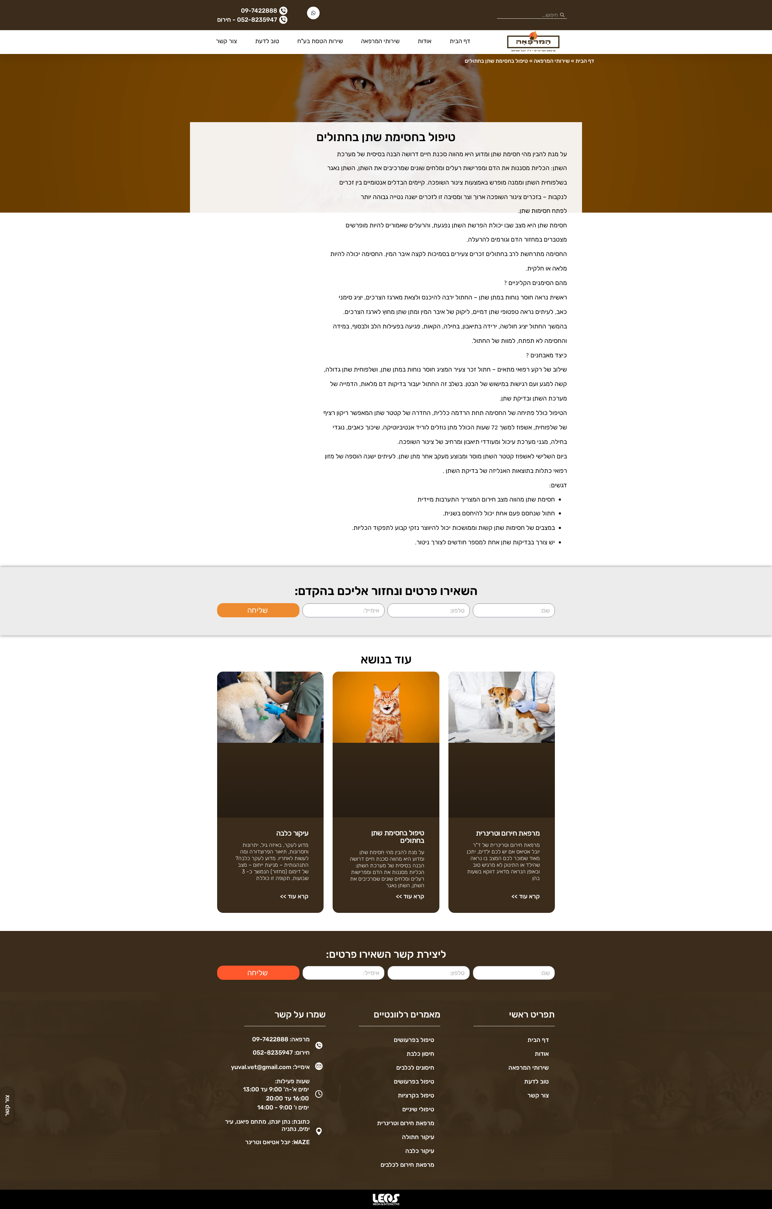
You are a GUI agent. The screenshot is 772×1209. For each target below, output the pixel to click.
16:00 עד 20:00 (287, 1098)
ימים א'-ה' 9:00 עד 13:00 (276, 1089)
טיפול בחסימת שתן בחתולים (397, 837)
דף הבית (460, 41)
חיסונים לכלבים (415, 1067)
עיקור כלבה (292, 833)
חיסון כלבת (420, 1053)
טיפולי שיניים (418, 1109)
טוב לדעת (267, 41)
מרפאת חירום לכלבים (407, 1164)
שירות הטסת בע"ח (320, 41)
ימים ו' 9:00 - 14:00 (283, 1107)
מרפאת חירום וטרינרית (508, 833)
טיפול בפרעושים (414, 1039)
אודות (425, 41)
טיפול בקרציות (416, 1095)
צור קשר (226, 41)
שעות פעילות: (292, 1081)
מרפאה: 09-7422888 (281, 1039)
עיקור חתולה (418, 1137)
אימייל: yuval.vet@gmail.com (270, 1067)
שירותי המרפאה (380, 41)
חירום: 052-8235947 (281, 1052)
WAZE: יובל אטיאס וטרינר (277, 1142)
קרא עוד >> (525, 896)
